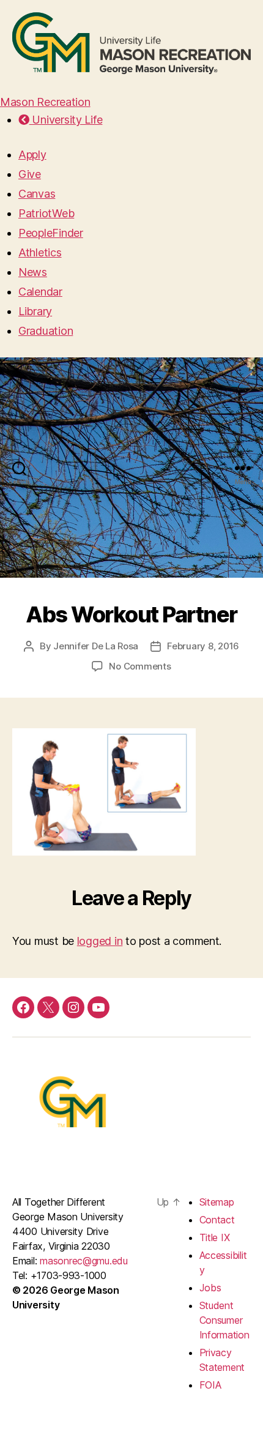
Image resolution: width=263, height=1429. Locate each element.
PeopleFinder (50, 232)
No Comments (140, 666)
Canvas (36, 193)
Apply (32, 154)
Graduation (45, 330)
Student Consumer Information (224, 1320)
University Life (65, 119)
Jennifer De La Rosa (95, 646)
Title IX (214, 1237)
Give (29, 174)
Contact (217, 1220)
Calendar (40, 291)
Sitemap (216, 1202)
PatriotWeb (46, 213)
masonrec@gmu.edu (84, 1261)
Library (35, 311)
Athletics (40, 252)
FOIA (210, 1385)
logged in (100, 941)
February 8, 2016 (203, 646)
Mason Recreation (45, 101)
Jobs (210, 1288)
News (32, 272)
